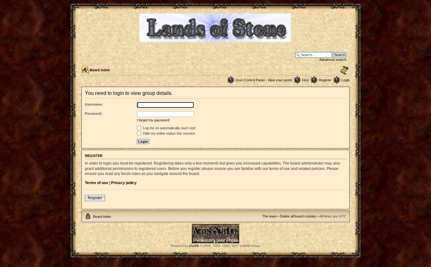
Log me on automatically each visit (168, 128)
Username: (94, 104)
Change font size (344, 70)
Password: (94, 113)
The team (269, 216)
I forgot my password (153, 120)
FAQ (305, 80)
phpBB (194, 245)
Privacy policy (124, 183)
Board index (100, 70)
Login (345, 80)
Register (325, 80)
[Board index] (215, 39)
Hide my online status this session (168, 133)
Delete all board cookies (298, 216)
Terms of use (96, 183)
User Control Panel (249, 80)
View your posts (280, 80)
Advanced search (332, 59)
